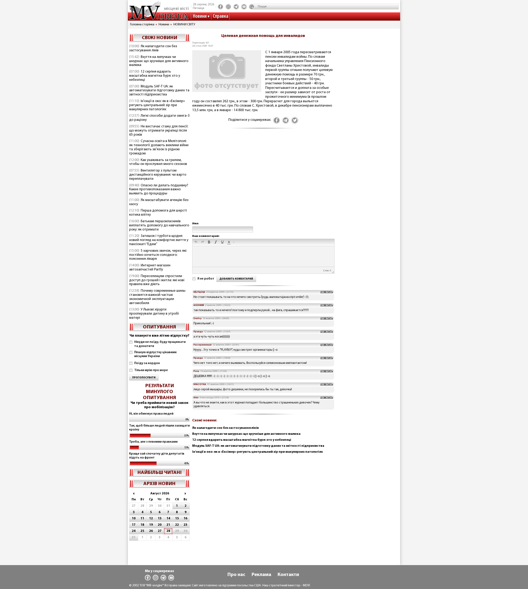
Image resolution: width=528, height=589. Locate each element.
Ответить (326, 292)
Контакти (288, 574)
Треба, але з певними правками (153, 441)
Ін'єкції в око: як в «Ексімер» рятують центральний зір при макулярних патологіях (157, 105)
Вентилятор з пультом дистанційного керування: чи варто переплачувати (157, 175)
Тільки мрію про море (151, 370)
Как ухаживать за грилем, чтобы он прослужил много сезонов (158, 162)
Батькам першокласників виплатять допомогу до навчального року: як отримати (159, 226)
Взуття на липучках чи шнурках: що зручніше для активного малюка (158, 61)
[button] (196, 242)
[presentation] (196, 242)
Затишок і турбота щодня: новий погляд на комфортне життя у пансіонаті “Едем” (158, 240)
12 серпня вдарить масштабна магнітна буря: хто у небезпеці (154, 76)
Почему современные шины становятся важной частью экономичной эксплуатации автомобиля (157, 297)
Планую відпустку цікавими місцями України (155, 354)
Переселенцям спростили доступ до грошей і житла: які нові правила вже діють (156, 280)
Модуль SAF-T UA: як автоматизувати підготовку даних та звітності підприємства (159, 91)
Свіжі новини (159, 37)
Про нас (236, 574)
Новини (200, 16)
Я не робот (205, 278)
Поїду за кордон (147, 363)
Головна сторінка (142, 24)
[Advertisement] (263, 179)
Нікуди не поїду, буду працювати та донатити (160, 344)
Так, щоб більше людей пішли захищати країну (159, 427)
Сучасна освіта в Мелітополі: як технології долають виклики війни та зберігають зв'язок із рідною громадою (159, 147)
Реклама (261, 574)
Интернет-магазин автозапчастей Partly (149, 268)
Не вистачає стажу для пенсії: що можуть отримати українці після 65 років (158, 131)
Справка (220, 16)
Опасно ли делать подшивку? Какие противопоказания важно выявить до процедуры (158, 190)
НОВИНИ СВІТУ (184, 24)
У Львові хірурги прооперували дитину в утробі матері (154, 314)
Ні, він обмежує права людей (151, 413)
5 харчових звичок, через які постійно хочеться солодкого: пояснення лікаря (157, 255)
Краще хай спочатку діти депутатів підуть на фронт (156, 455)
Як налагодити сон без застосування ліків (153, 48)
